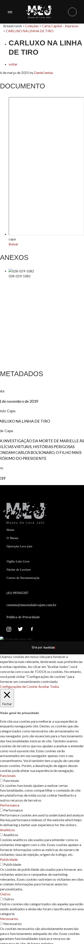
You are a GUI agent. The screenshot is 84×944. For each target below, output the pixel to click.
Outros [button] (5, 894)
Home (10, 530)
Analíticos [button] (7, 830)
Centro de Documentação (22, 578)
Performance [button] (9, 805)
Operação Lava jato (19, 546)
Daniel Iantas (43, 72)
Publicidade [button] (9, 859)
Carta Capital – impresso (60, 26)
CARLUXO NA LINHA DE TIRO (29, 31)
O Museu (12, 538)
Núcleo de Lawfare (18, 569)
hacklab (49, 647)
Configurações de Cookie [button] (18, 686)
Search (72, 12)
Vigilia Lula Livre (18, 561)
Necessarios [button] (9, 919)
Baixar (13, 244)
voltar (13, 64)
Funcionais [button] (8, 775)
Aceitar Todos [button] (48, 686)
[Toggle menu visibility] (9, 11)
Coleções (32, 26)
